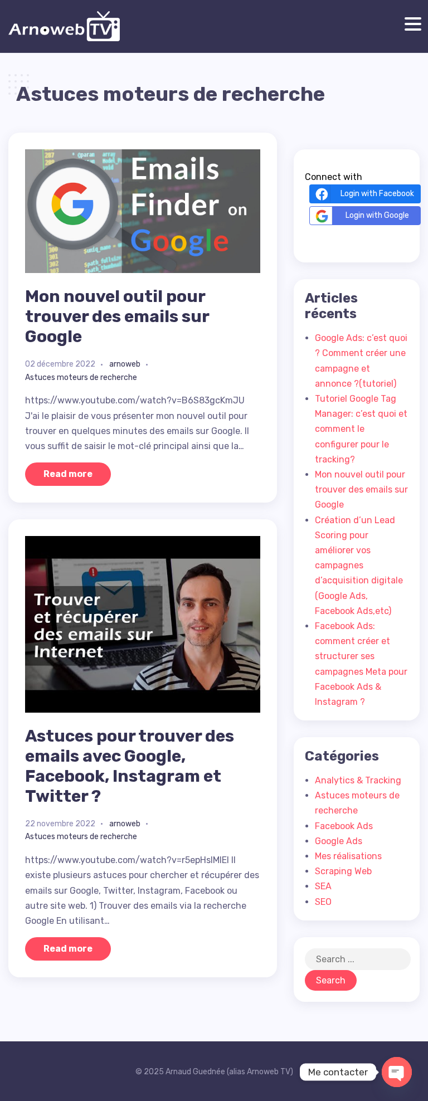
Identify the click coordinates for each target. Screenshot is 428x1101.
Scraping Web (343, 871)
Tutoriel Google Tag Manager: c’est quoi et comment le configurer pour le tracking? (361, 429)
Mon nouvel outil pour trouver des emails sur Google (117, 316)
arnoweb (124, 364)
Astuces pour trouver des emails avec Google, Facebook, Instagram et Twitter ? (129, 766)
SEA (323, 886)
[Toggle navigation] (410, 24)
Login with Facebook (377, 193)
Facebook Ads (344, 826)
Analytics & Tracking (358, 780)
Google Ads (338, 841)
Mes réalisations (348, 856)
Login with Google (377, 215)
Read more (68, 474)
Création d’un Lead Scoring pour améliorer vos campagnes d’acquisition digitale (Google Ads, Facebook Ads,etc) (359, 565)
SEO (323, 902)
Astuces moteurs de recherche (81, 377)
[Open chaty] (397, 1072)
